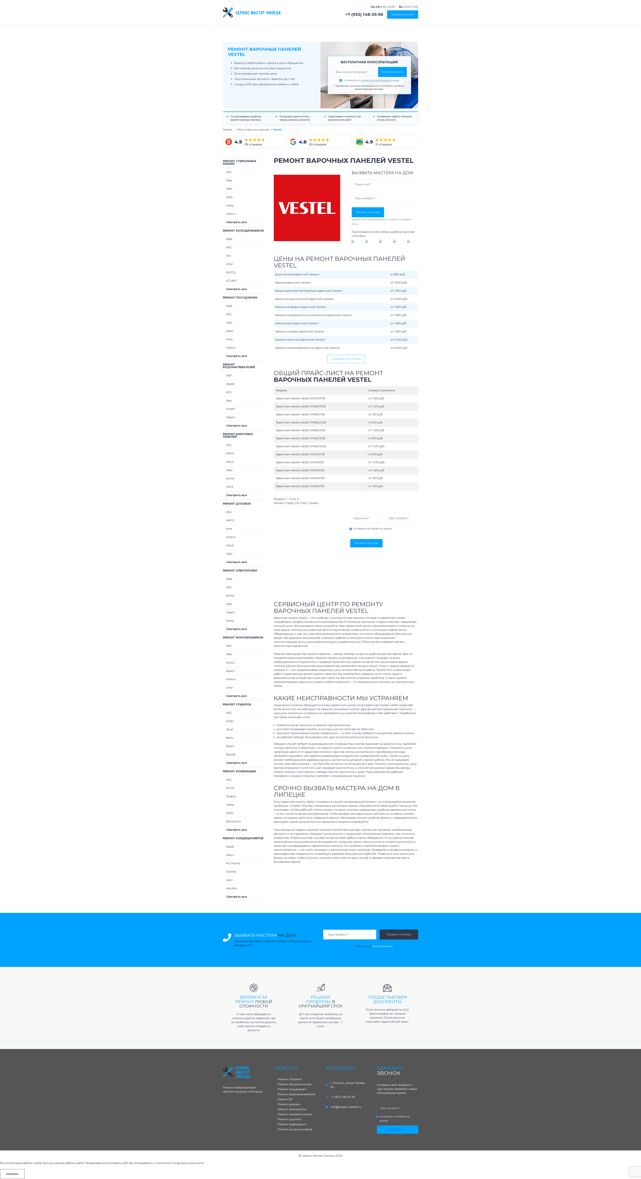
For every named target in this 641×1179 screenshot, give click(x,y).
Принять (12, 1174)
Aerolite (231, 888)
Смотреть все (236, 222)
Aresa (230, 205)
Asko (229, 470)
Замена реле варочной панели (297, 323)
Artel (229, 264)
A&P (229, 375)
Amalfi (230, 409)
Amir (229, 528)
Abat (229, 239)
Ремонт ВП (285, 1099)
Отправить (397, 1129)
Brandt (231, 754)
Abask (230, 383)
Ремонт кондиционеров (243, 838)
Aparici (230, 417)
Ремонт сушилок (237, 704)
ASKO (230, 721)
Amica (230, 662)
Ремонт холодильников (243, 230)
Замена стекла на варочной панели (300, 339)
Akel (229, 188)
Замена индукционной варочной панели (304, 299)
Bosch (230, 746)
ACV (229, 392)
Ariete (230, 804)
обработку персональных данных (380, 80)
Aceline (231, 871)
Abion (230, 855)
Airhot (230, 595)
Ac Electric (233, 863)
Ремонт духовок (237, 503)
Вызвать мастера (368, 212)
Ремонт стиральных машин (239, 162)
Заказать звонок (402, 14)
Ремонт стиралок (290, 1079)
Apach (230, 612)
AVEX (229, 486)
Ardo (229, 197)
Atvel (229, 729)
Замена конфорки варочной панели (300, 307)
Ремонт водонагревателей (239, 366)
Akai (229, 180)
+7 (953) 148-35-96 (364, 14)
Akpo (229, 331)
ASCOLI (231, 272)
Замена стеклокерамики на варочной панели (307, 347)
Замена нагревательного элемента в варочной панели (313, 315)
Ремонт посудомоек (240, 297)
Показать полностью (346, 358)
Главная (227, 129)
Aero (229, 880)
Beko (229, 737)
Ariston (231, 213)
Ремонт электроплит (240, 570)
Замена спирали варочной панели (299, 331)
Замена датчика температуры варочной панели (309, 290)
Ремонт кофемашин (239, 771)
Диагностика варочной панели (297, 274)
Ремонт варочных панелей (253, 129)
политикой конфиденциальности (180, 1163)
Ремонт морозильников (243, 637)
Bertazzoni (233, 821)
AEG (229, 172)
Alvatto (231, 796)
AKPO (230, 453)
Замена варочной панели (293, 282)
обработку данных (381, 528)
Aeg (229, 400)
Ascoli (230, 461)
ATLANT (231, 280)
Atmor (230, 478)
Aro (228, 255)
